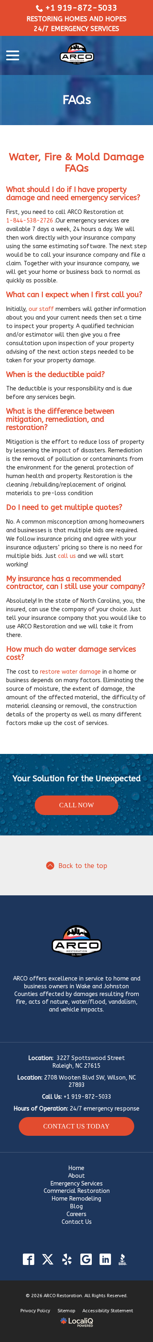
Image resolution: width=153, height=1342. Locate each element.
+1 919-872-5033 (81, 8)
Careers (76, 1214)
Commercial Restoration (77, 1191)
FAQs (76, 100)
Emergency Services (77, 1183)
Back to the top (82, 866)
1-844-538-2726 (29, 220)
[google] (86, 1259)
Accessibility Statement (107, 1310)
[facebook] (29, 1259)
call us (67, 556)
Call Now (76, 805)
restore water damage (70, 671)
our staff (41, 309)
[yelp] (67, 1259)
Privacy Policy (35, 1310)
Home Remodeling (76, 1198)
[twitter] (48, 1259)
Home (76, 1168)
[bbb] (124, 1259)
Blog (76, 1206)
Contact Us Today (76, 1126)
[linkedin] (105, 1259)
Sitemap (66, 1310)
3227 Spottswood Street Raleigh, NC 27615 (89, 1062)
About (76, 1175)
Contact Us (77, 1222)
